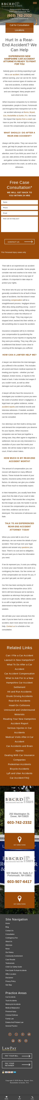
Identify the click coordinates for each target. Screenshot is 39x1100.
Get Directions (20, 845)
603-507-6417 (19, 881)
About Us (9, 941)
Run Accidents (19, 691)
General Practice (11, 1026)
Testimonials (10, 963)
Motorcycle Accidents (13, 1004)
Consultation (10, 934)
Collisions (19, 705)
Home (8, 923)
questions (25, 547)
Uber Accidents (19, 773)
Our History (10, 952)
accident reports (8, 407)
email (6, 1099)
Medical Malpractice (13, 1008)
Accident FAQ (19, 778)
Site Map (9, 985)
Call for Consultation (19, 25)
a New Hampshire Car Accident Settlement (19, 682)
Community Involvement (14, 956)
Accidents (19, 700)
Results (10, 959)
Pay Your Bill (11, 1056)
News (8, 949)
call (32, 1099)
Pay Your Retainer (9, 1064)
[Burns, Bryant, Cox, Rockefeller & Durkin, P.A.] (12, 4)
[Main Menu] (35, 4)
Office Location (11, 974)
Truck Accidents (11, 1000)
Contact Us (9, 930)
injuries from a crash (24, 119)
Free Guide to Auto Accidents (16, 970)
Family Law (10, 1019)
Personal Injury (11, 1011)
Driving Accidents (19, 696)
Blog (7, 927)
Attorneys (9, 945)
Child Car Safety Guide (14, 967)
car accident (14, 75)
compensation (16, 300)
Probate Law (14, 1022)
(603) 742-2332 (19, 15)
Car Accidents (10, 997)
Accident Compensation (19, 673)
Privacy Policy (11, 981)
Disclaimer (9, 978)
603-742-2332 (19, 822)
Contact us (10, 626)
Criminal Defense (12, 1015)
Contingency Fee (12, 938)
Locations (19, 30)
